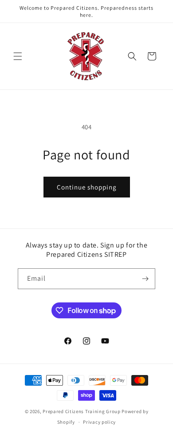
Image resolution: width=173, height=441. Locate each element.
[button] (18, 56)
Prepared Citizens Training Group (81, 411)
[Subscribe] (145, 278)
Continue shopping (87, 187)
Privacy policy (99, 422)
